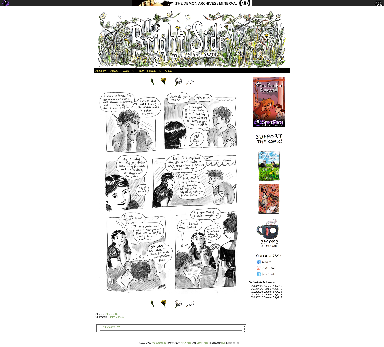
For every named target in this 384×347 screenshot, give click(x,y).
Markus (120, 317)
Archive (101, 70)
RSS (223, 343)
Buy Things (147, 70)
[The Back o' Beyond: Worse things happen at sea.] (269, 98)
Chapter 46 (111, 314)
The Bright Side (192, 39)
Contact (129, 70)
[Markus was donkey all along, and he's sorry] (171, 297)
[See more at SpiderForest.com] (378, 3)
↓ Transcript (110, 327)
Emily (111, 317)
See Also (165, 70)
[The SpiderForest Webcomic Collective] (5, 3)
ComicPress (202, 343)
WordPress (185, 343)
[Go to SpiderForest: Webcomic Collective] (269, 123)
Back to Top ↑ (234, 343)
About (115, 70)
